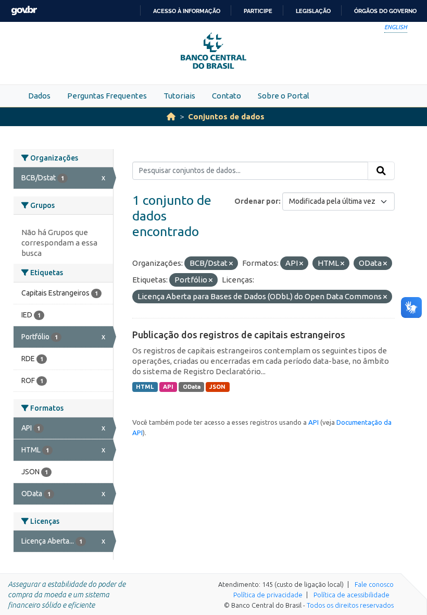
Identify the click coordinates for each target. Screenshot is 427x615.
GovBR (24, 11)
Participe (258, 11)
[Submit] (381, 171)
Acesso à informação (186, 11)
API (168, 387)
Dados (39, 95)
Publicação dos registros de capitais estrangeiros (238, 334)
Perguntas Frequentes (107, 95)
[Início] (171, 116)
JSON (217, 387)
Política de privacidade (268, 594)
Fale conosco (374, 584)
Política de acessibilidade (351, 594)
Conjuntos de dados (226, 116)
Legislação (313, 11)
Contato (226, 95)
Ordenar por (256, 201)
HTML (145, 387)
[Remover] (231, 264)
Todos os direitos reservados (350, 605)
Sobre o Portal (283, 95)
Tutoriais (179, 95)
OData (191, 387)
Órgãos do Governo (385, 11)
